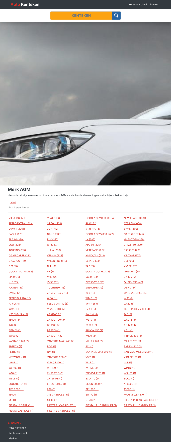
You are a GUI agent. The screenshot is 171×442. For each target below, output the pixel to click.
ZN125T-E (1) (54, 378)
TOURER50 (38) (56, 287)
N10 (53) (14, 282)
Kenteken (25, 4)
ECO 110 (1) (92, 378)
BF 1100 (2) (53, 325)
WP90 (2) (14, 335)
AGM (13, 202)
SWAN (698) (131, 228)
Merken (154, 4)
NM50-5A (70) (132, 271)
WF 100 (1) (53, 367)
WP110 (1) (129, 367)
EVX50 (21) (15, 292)
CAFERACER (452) (134, 234)
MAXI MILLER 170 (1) (135, 394)
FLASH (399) (16, 239)
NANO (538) (54, 234)
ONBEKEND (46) (133, 282)
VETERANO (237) (95, 250)
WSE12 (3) (130, 319)
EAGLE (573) (16, 234)
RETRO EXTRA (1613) (21, 223)
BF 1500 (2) (53, 330)
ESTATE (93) (93, 260)
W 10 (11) (52, 298)
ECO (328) (15, 244)
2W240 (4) (92, 314)
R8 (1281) (91, 223)
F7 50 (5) (91, 309)
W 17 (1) (90, 362)
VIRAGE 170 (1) (132, 357)
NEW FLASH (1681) (135, 218)
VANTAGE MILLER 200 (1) (138, 351)
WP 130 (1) (92, 367)
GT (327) (52, 244)
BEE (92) (129, 260)
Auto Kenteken (17, 427)
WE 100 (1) (15, 367)
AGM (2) (128, 330)
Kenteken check (138, 4)
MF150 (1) (52, 400)
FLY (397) (52, 239)
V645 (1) (13, 362)
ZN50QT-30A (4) (56, 319)
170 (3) (13, 325)
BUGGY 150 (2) (94, 330)
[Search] (116, 15)
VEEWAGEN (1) (17, 357)
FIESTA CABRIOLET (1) (22, 410)
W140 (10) (91, 298)
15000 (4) (14, 319)
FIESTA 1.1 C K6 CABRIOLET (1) (141, 400)
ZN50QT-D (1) (55, 373)
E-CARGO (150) (18, 260)
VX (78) (51, 271)
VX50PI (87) (130, 266)
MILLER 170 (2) (132, 341)
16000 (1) (14, 394)
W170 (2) (91, 335)
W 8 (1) (128, 362)
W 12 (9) (128, 298)
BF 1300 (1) (92, 389)
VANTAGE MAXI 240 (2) (60, 341)
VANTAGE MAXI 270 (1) (99, 351)
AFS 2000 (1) (16, 389)
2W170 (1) (91, 394)
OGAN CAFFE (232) (20, 255)
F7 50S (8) (15, 303)
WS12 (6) (129, 303)
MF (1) (12, 400)
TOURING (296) (18, 250)
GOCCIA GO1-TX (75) (98, 271)
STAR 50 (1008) (133, 223)
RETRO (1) (14, 351)
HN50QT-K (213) (95, 255)
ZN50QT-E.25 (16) (57, 292)
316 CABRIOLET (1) (58, 394)
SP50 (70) (14, 276)
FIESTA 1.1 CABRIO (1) (21, 405)
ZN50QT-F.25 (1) (95, 373)
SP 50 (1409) (54, 223)
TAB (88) (91, 266)
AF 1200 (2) (130, 325)
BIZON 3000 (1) (94, 383)
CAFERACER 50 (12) (135, 292)
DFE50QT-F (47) (95, 282)
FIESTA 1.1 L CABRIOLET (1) (101, 405)
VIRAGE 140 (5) (56, 309)
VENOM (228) (55, 255)
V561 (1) (90, 357)
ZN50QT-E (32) (94, 287)
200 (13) (90, 292)
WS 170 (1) (130, 373)
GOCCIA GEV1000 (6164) (100, 218)
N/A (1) (51, 351)
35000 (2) (91, 325)
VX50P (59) (92, 276)
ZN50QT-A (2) (55, 335)
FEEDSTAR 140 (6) (57, 303)
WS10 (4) (91, 319)
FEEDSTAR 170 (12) (20, 298)
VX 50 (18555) (17, 218)
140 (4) (128, 314)
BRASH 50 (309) (133, 244)
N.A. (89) (52, 266)
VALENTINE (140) (57, 260)
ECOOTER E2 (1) (56, 383)
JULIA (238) (54, 250)
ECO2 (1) (129, 378)
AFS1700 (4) (54, 314)
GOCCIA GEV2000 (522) (100, 234)
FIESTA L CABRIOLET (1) (61, 410)
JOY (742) (52, 228)
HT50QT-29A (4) (18, 314)
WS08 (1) (14, 378)
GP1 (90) (14, 266)
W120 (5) (14, 309)
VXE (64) (52, 276)
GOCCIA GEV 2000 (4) (137, 309)
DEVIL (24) (130, 287)
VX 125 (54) (130, 276)
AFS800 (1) (130, 383)
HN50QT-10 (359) (134, 239)
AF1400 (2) (15, 330)
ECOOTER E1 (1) (18, 383)
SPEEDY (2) (15, 346)
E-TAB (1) (91, 400)
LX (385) (90, 239)
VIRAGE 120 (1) (55, 362)
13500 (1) (129, 389)
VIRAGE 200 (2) (133, 335)
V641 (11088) (54, 218)
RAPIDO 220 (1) (133, 346)
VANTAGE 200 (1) (57, 357)
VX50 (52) (53, 282)
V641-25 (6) (92, 303)
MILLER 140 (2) (94, 341)
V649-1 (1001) (17, 228)
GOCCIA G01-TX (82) (21, 271)
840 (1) (51, 389)
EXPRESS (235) (132, 250)
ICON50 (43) (16, 287)
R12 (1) (89, 346)
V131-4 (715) (93, 228)
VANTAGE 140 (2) (19, 341)
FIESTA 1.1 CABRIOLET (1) (61, 405)
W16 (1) (13, 373)
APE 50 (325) (93, 244)
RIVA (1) (51, 346)
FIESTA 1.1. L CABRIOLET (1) (140, 405)
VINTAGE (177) (132, 255)
